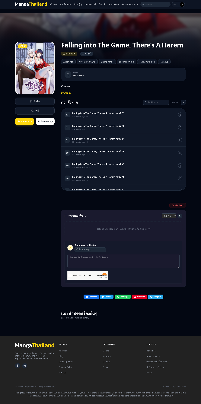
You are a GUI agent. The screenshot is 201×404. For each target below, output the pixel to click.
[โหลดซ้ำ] (180, 216)
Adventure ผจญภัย (87, 61)
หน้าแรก (53, 4)
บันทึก (37, 101)
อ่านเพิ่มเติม (66, 93)
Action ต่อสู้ (68, 61)
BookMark (113, 4)
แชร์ (37, 110)
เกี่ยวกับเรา (151, 350)
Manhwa (107, 356)
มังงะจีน (102, 4)
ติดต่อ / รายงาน (153, 356)
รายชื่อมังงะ (65, 4)
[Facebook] (17, 365)
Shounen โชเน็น (126, 61)
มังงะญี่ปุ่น (78, 4)
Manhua (164, 61)
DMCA (149, 372)
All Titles (63, 350)
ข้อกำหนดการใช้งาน (155, 367)
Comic (105, 367)
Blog (61, 356)
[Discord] (24, 365)
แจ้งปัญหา (179, 205)
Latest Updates (66, 361)
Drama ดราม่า (107, 61)
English (166, 386)
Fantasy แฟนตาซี (147, 61)
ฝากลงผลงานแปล (129, 4)
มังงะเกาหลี (90, 4)
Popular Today (65, 367)
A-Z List (62, 372)
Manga (106, 350)
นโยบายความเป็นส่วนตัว (156, 361)
